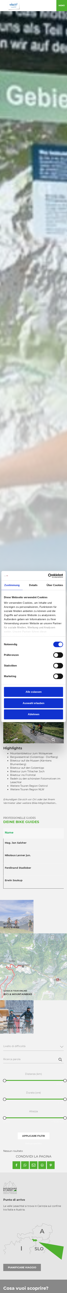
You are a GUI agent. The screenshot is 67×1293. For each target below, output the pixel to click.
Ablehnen (33, 714)
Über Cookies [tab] (55, 585)
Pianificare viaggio (22, 1267)
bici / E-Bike (11, 927)
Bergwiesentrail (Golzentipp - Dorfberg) (34, 757)
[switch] (58, 655)
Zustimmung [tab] (12, 585)
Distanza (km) (33, 1074)
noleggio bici (13, 1027)
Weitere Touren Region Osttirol (29, 785)
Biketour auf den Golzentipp (27, 767)
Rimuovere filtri (33, 1143)
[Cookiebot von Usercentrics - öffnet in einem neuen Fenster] (48, 576)
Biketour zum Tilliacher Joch (27, 771)
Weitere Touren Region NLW (27, 789)
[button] (16, 1165)
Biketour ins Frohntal (23, 775)
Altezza (33, 1111)
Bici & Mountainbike (17, 994)
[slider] (4, 1080)
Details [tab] (33, 585)
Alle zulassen (34, 691)
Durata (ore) (33, 1092)
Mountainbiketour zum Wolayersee (31, 753)
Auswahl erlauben (33, 703)
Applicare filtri (33, 1135)
